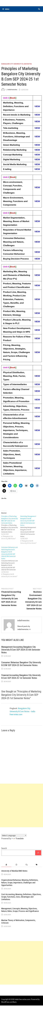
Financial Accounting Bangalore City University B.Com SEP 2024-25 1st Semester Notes (21, 676)
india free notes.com (22, 999)
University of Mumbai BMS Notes (14, 871)
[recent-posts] (16, 865)
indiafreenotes (12, 90)
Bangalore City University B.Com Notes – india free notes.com (22, 711)
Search (4, 848)
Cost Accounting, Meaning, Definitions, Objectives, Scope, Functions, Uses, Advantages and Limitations (21, 897)
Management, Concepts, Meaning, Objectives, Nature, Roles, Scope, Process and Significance (20, 909)
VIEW (37, 106)
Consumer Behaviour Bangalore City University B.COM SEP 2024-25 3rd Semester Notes (21, 664)
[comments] (27, 865)
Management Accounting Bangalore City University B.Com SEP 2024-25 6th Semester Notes (20, 650)
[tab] (6, 865)
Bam (14, 1002)
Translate (19, 838)
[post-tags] (37, 865)
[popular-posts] (6, 865)
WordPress (5, 1002)
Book (13, 98)
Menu (7, 9)
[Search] (38, 852)
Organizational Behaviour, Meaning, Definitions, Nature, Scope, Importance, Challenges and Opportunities (19, 882)
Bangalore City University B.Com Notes (16, 64)
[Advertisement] (21, 35)
